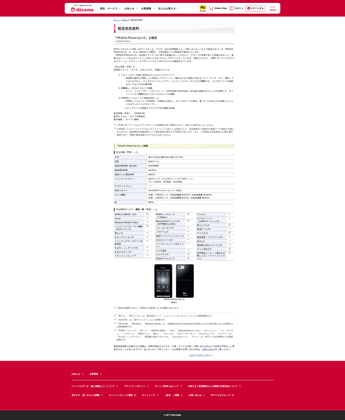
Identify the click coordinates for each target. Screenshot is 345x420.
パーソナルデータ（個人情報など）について (93, 386)
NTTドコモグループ (220, 395)
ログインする (257, 8)
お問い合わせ (208, 349)
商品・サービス (109, 8)
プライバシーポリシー (135, 386)
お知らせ (129, 8)
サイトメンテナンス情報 (121, 395)
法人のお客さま (167, 8)
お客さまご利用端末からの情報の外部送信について (213, 386)
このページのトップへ (199, 355)
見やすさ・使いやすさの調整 (86, 395)
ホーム (117, 20)
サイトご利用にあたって (167, 386)
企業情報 (146, 8)
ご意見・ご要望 (171, 395)
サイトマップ (148, 395)
